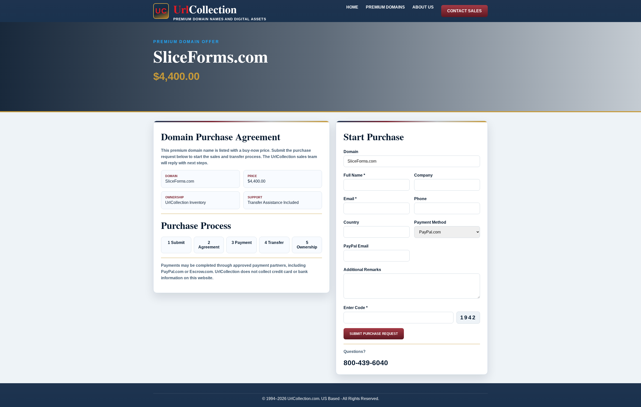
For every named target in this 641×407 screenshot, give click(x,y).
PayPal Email (356, 246)
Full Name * (354, 175)
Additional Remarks (362, 269)
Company (423, 175)
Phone (420, 199)
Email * (350, 199)
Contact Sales (464, 11)
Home (352, 7)
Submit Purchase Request (374, 334)
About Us (423, 7)
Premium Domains (385, 7)
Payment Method (430, 222)
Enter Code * (356, 308)
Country (351, 222)
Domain (351, 152)
